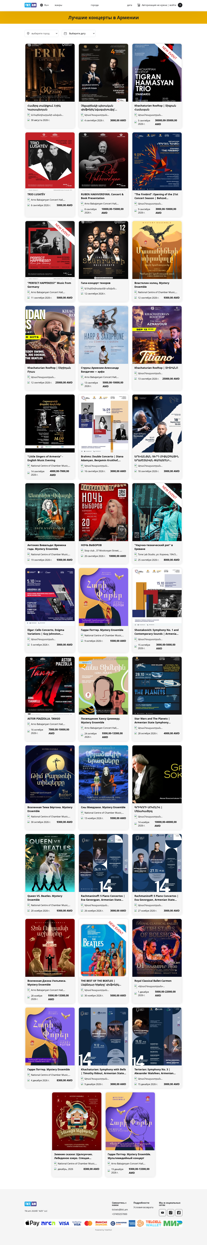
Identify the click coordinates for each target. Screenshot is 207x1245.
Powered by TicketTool (103, 1230)
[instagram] (170, 1212)
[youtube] (162, 1212)
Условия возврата (143, 1207)
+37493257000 (119, 1214)
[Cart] (138, 5)
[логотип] (30, 5)
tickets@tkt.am (120, 1209)
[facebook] (178, 1212)
